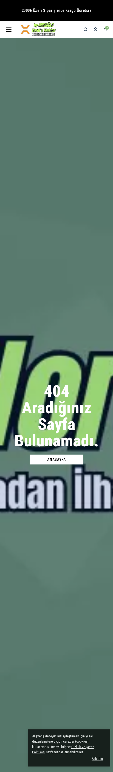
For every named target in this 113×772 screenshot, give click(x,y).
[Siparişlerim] (95, 29)
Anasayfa (56, 459)
